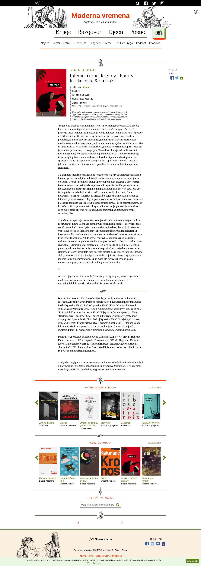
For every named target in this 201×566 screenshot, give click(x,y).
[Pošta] (181, 78)
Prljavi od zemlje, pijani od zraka (89, 425)
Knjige (63, 32)
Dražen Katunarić (83, 70)
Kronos (108, 479)
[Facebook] (146, 3)
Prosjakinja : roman (149, 481)
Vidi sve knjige (154, 387)
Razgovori (90, 32)
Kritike (67, 43)
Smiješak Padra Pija (67, 481)
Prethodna (36, 403)
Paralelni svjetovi (151, 424)
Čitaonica (154, 43)
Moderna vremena (100, 15)
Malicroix (126, 424)
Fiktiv (124, 550)
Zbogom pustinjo (47, 479)
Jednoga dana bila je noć (89, 481)
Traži (117, 504)
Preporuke (80, 43)
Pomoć (91, 556)
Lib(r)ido (109, 424)
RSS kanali (117, 556)
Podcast (141, 43)
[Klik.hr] (163, 544)
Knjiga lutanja (46, 424)
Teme (108, 43)
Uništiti (68, 424)
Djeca (116, 32)
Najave (45, 43)
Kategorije (158, 32)
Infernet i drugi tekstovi (129, 481)
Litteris (85, 87)
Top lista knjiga (124, 43)
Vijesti (56, 43)
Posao (137, 32)
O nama (82, 556)
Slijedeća (164, 403)
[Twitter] (154, 3)
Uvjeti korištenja (103, 556)
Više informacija (94, 563)
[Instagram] (162, 3)
